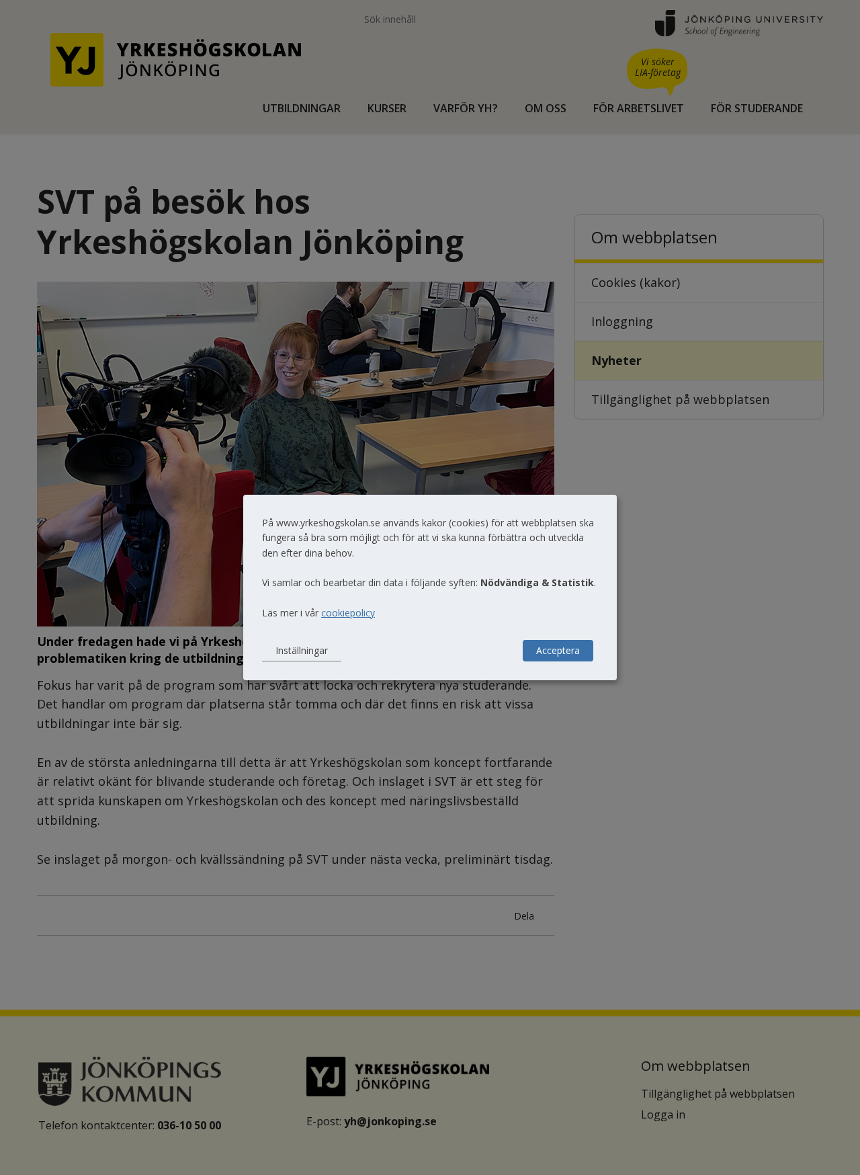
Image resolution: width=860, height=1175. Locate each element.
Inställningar (301, 650)
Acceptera (558, 650)
